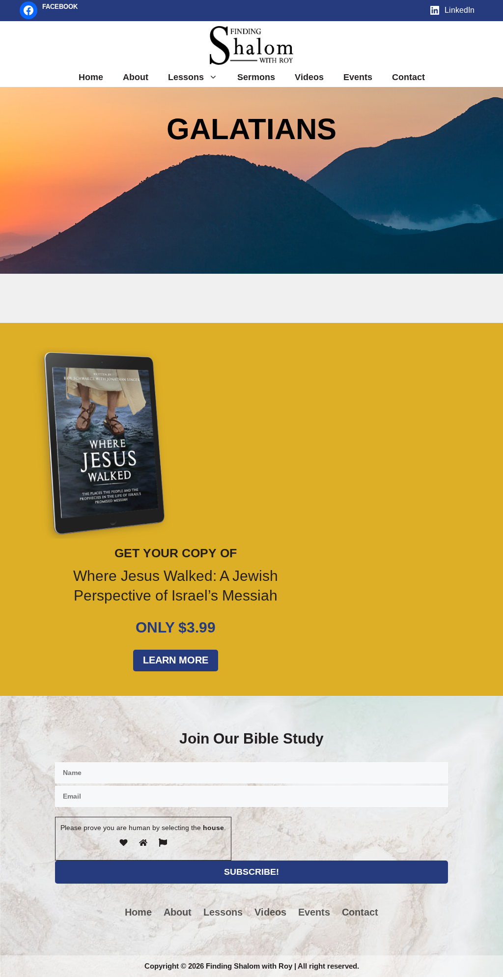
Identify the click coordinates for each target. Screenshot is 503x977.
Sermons (256, 77)
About (135, 77)
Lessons (186, 77)
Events (357, 77)
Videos (309, 77)
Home (91, 77)
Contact (408, 77)
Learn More (175, 660)
